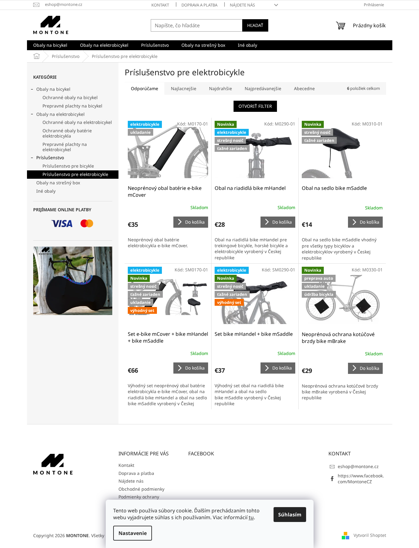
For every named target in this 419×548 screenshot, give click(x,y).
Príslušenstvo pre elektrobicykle (75, 174)
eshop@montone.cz (358, 466)
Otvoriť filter (255, 106)
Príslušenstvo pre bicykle (68, 166)
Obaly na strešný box (58, 183)
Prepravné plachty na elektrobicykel (64, 146)
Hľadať (255, 25)
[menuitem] (50, 45)
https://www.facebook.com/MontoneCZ (361, 478)
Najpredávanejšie (263, 88)
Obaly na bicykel (53, 89)
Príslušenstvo (50, 157)
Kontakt (160, 5)
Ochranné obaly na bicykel (70, 97)
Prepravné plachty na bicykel (72, 106)
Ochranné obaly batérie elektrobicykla (67, 133)
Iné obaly (46, 191)
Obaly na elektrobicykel (60, 114)
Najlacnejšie (183, 88)
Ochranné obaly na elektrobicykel (77, 122)
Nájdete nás (242, 5)
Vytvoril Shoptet (370, 535)
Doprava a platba (199, 5)
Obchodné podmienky (141, 489)
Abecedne (304, 88)
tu (251, 517)
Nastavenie (132, 533)
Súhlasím (289, 514)
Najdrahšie (220, 88)
